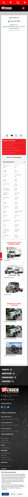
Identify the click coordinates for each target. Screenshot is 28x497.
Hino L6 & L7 (7, 260)
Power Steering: (7, 220)
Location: (5, 170)
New (4, 176)
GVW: (5, 202)
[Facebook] (2, 407)
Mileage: (5, 211)
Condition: (6, 174)
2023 (16, 171)
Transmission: (17, 229)
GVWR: (16, 202)
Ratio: (5, 224)
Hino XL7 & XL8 (7, 294)
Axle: (5, 179)
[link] (7, 136)
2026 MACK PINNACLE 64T (10, 355)
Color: (16, 179)
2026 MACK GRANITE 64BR (10, 321)
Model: (16, 165)
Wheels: (16, 235)
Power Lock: (17, 215)
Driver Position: (6, 188)
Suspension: (17, 224)
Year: (15, 170)
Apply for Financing (14, 157)
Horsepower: (6, 206)
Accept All (5, 494)
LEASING (7, 381)
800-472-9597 (15, 21)
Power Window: (18, 220)
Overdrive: (6, 215)
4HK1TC (5, 194)
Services (7, 373)
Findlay (5, 171)
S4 (15, 167)
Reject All (13, 494)
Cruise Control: (6, 183)
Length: (16, 206)
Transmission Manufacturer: (6, 230)
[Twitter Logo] (5, 407)
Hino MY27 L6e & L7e (9, 277)
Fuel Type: (16, 197)
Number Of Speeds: (18, 211)
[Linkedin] (8, 407)
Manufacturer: (6, 165)
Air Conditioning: (18, 174)
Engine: (16, 188)
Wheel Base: (6, 235)
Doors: (16, 183)
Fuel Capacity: (6, 197)
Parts (6, 369)
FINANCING (8, 377)
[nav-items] (4, 2)
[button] (24, 2)
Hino (4, 167)
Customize (20, 494)
